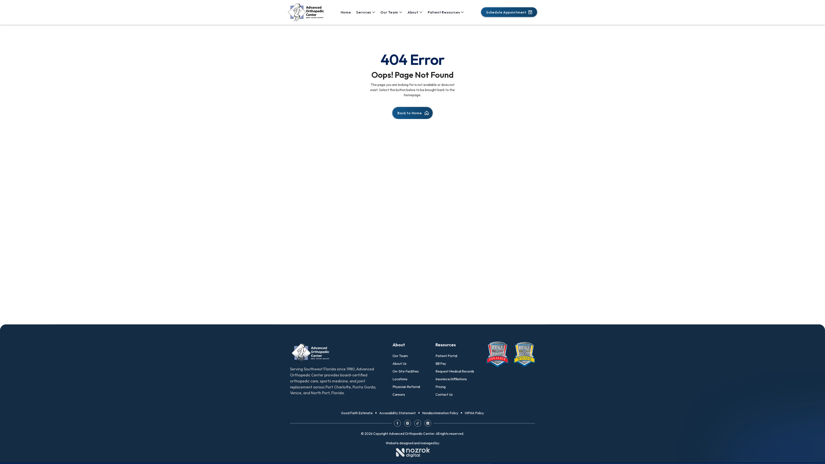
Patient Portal (446, 356)
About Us (399, 363)
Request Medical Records (454, 371)
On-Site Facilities (406, 371)
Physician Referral (406, 387)
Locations (400, 379)
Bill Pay (440, 363)
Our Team (400, 356)
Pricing (440, 387)
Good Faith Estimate (357, 413)
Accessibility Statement (397, 413)
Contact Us (444, 394)
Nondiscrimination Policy (440, 413)
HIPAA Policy (474, 413)
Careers (399, 394)
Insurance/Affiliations (451, 379)
